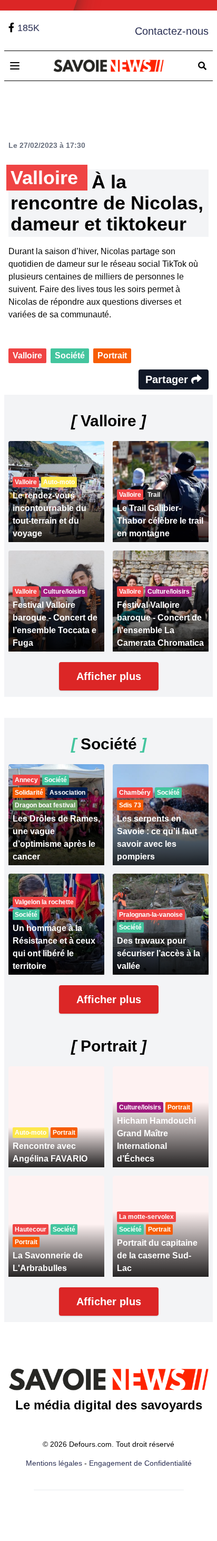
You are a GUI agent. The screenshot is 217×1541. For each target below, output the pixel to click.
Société (70, 355)
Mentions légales (54, 1463)
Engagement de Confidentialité (140, 1463)
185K (28, 28)
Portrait (112, 355)
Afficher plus (108, 676)
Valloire (27, 355)
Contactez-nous (172, 31)
